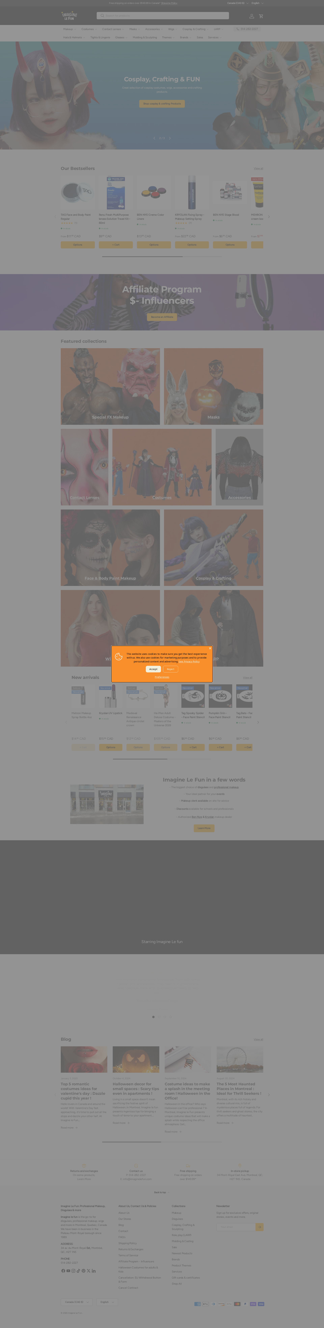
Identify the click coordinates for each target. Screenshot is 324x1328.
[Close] (210, 648)
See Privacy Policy (189, 661)
